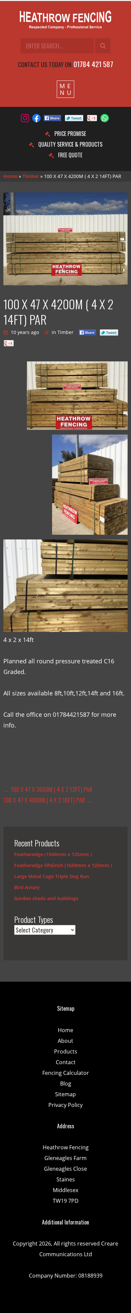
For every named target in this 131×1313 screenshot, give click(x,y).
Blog (65, 1083)
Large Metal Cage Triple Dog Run (51, 876)
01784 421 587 (93, 64)
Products (65, 1051)
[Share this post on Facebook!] (52, 118)
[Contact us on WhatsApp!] (104, 118)
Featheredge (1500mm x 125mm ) (53, 854)
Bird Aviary (27, 887)
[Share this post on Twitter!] (74, 118)
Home (10, 176)
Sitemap (65, 1094)
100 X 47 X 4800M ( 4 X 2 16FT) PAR (47, 800)
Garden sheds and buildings (46, 898)
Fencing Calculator (65, 1073)
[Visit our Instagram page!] (25, 118)
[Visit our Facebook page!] (36, 118)
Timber (31, 176)
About (65, 1040)
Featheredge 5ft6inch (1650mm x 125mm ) (63, 865)
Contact (66, 1062)
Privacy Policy (65, 1105)
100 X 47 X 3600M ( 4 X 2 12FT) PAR (47, 789)
